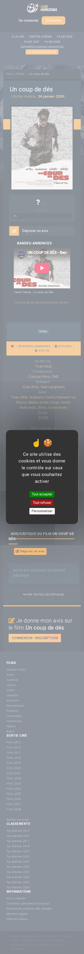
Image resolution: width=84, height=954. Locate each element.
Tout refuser (42, 503)
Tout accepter (42, 494)
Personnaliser (42, 511)
